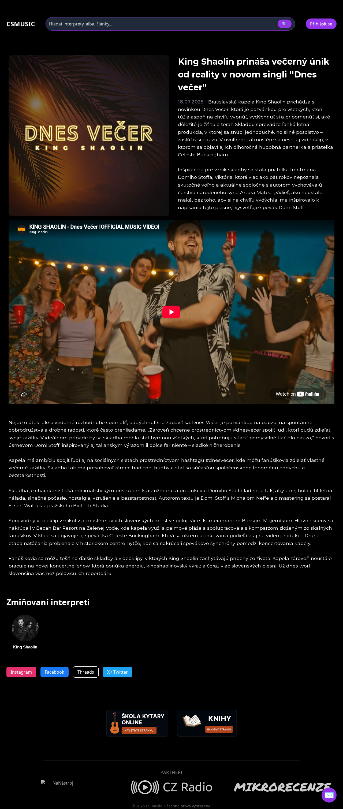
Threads (85, 672)
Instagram (21, 672)
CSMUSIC (20, 24)
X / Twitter (117, 672)
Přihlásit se (321, 24)
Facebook (54, 672)
